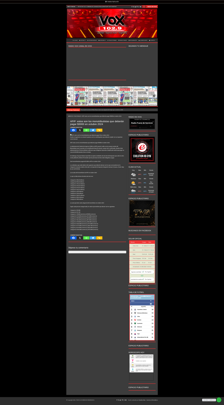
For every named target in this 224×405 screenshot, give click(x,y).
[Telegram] (93, 130)
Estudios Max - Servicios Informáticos (148, 400)
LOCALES (75, 40)
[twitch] (137, 7)
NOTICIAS (82, 40)
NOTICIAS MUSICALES (92, 40)
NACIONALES (77, 116)
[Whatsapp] (86, 130)
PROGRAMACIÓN (133, 40)
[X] (80, 130)
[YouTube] (135, 7)
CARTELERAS (102, 40)
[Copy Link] (99, 130)
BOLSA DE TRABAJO (113, 40)
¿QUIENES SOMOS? (143, 40)
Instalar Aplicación (113, 1)
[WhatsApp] (139, 7)
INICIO (69, 40)
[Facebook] (131, 7)
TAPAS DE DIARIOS (123, 40)
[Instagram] (133, 7)
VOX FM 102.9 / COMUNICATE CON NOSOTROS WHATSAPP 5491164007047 (98, 6)
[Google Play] (140, 7)
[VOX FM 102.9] (112, 23)
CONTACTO (152, 40)
